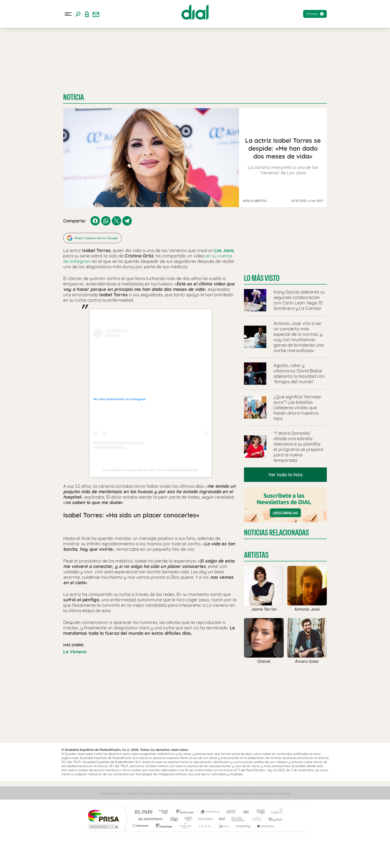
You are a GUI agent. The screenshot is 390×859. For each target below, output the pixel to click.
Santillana (186, 812)
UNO (174, 819)
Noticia (73, 97)
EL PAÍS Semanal (238, 819)
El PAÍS (143, 812)
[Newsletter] (95, 14)
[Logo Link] (195, 12)
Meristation (265, 826)
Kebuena (271, 819)
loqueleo (243, 826)
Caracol (275, 812)
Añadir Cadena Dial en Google (96, 238)
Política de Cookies (239, 793)
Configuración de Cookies (272, 793)
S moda (223, 826)
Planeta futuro (255, 819)
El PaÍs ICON (204, 826)
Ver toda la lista (285, 474)
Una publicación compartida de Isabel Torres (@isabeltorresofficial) (150, 470)
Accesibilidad (181, 793)
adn (258, 812)
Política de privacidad (208, 793)
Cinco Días (205, 819)
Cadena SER (229, 812)
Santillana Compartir (210, 812)
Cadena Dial (222, 819)
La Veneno (74, 651)
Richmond (141, 826)
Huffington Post (149, 819)
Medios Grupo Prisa (103, 826)
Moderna (163, 826)
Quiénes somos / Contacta (118, 793)
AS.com (244, 812)
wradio (187, 819)
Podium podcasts (185, 826)
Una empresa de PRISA (103, 815)
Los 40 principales (165, 812)
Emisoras (145, 793)
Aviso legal (162, 793)
